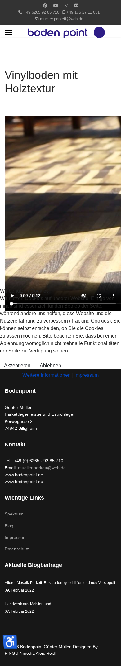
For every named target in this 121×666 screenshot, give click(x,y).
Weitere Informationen (46, 375)
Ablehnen (50, 365)
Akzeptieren (17, 365)
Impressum (86, 375)
